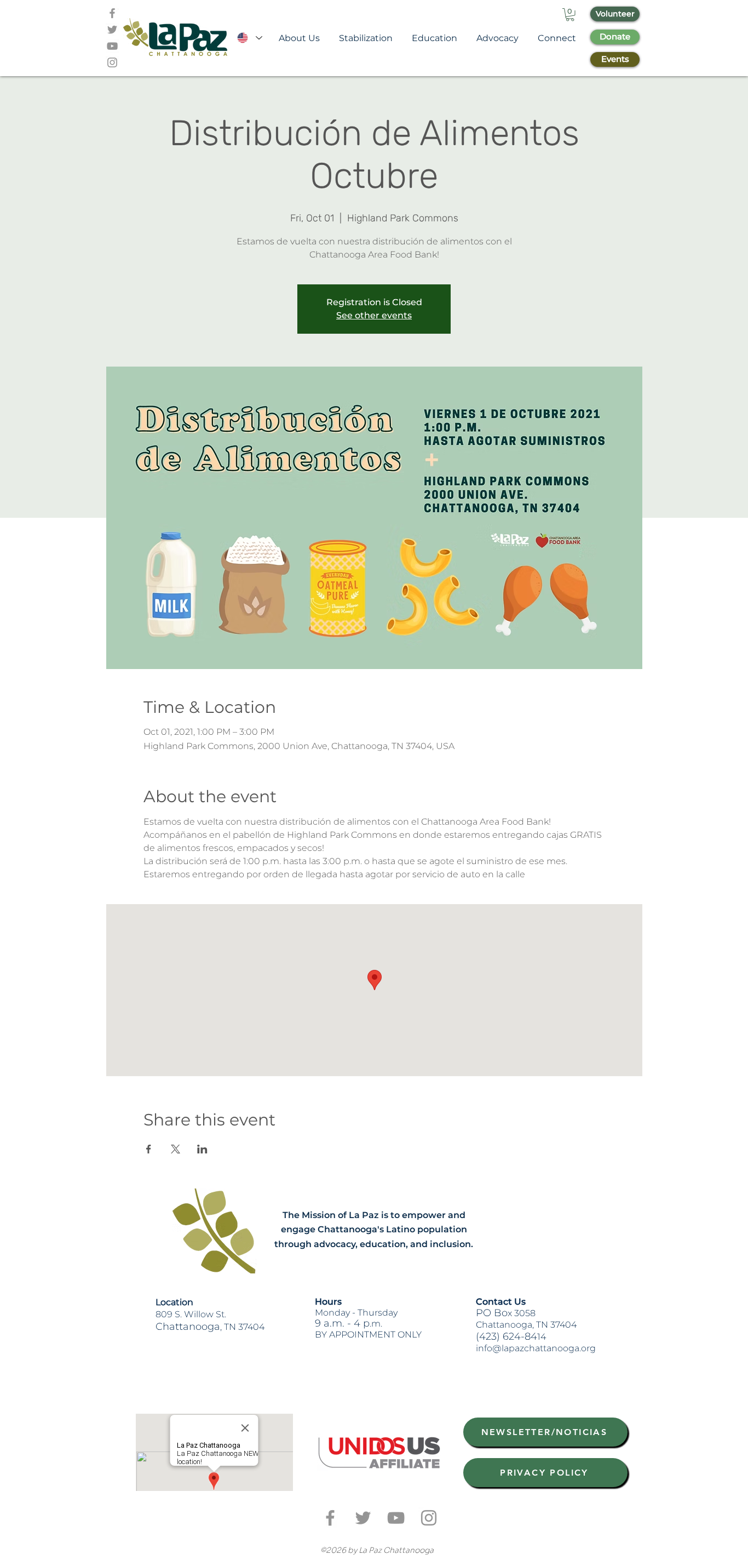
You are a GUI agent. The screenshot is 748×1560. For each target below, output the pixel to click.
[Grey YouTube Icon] (112, 46)
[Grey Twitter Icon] (112, 29)
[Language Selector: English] (249, 38)
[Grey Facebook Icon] (112, 13)
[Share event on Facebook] (148, 1149)
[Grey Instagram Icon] (112, 62)
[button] (570, 14)
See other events (374, 315)
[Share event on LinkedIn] (202, 1149)
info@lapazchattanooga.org (536, 1348)
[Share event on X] (175, 1149)
